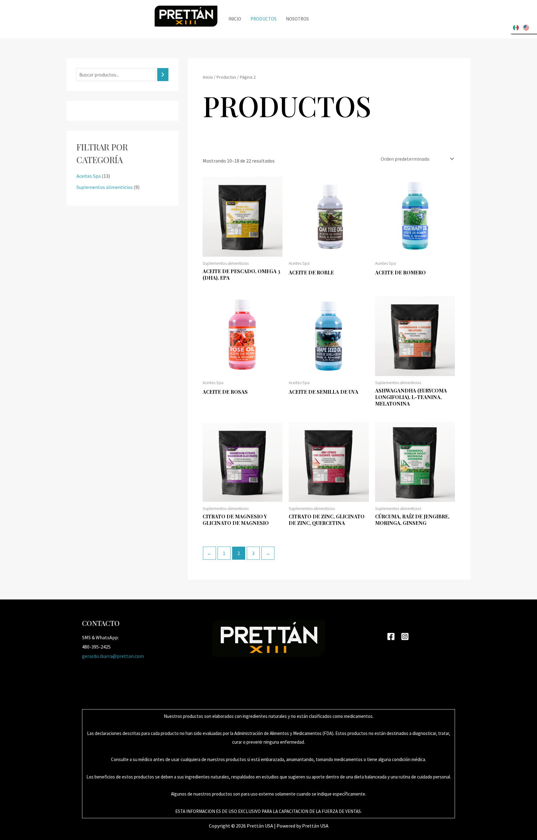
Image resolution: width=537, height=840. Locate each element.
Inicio (234, 19)
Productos (263, 19)
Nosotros (297, 19)
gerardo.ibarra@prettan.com (113, 656)
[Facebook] (391, 636)
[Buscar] (162, 74)
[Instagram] (405, 636)
